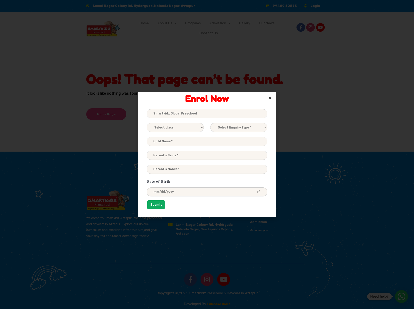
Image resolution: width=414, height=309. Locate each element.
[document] (207, 154)
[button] (270, 98)
